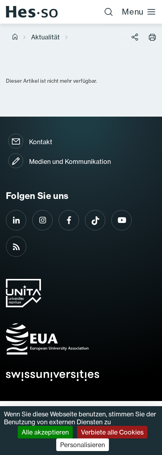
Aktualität (45, 37)
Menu (133, 12)
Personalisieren (82, 445)
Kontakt (40, 142)
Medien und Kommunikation (70, 161)
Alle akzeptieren (45, 432)
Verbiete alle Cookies (112, 432)
